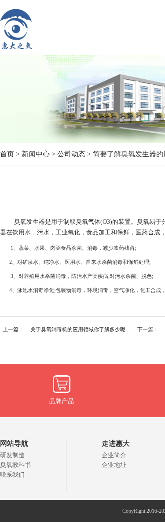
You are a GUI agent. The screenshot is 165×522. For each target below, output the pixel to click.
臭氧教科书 (15, 465)
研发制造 (12, 455)
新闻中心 (36, 154)
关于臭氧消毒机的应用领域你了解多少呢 (77, 329)
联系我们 (12, 474)
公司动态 (71, 154)
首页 (7, 154)
